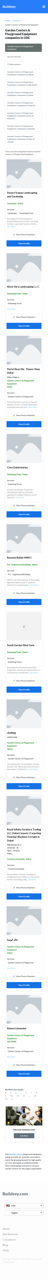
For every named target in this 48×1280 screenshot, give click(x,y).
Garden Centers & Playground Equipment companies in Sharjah (21, 127)
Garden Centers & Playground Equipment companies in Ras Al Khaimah (20, 116)
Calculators (9, 1239)
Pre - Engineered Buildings (19, 564)
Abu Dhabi (11, 1041)
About (6, 1228)
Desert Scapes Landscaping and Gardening (22, 194)
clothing (11, 732)
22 (6, 1099)
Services (16, 20)
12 (24, 1096)
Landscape (12, 203)
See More (11, 226)
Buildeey (9, 7)
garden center (16, 1154)
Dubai (20, 203)
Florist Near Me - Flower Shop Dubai (23, 371)
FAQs (6, 1250)
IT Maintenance (14, 64)
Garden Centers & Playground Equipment (20, 47)
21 (35, 1096)
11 (18, 1096)
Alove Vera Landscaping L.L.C (23, 286)
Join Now (24, 1136)
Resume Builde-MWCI (19, 557)
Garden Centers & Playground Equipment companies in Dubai (20, 93)
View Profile (24, 243)
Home (7, 20)
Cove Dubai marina (17, 467)
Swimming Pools (14, 293)
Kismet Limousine (16, 1028)
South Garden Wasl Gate (20, 645)
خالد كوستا (12, 939)
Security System (14, 57)
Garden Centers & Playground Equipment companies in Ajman (20, 73)
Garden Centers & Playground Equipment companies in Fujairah (21, 104)
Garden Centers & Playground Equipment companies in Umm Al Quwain (21, 139)
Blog (5, 1244)
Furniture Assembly (16, 859)
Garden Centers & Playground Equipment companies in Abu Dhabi (22, 83)
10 (11, 1096)
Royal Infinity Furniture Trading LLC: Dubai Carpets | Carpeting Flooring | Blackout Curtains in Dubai (24, 835)
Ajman (35, 564)
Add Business (10, 1234)
